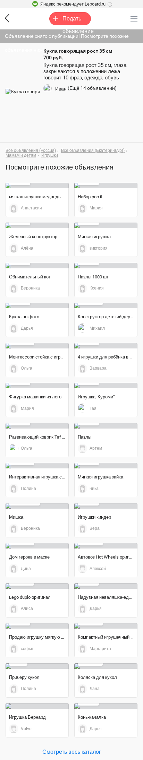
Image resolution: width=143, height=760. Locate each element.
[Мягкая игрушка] (105, 225)
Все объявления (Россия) (31, 150)
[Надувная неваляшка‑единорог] (105, 586)
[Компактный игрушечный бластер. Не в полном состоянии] (105, 626)
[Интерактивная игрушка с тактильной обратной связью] (37, 465)
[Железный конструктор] (37, 225)
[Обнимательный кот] (37, 265)
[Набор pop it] (105, 185)
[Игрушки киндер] (105, 506)
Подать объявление (76, 20)
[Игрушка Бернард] (37, 706)
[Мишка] (37, 506)
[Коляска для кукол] (105, 666)
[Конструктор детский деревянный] (105, 305)
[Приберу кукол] (37, 666)
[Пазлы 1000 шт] (105, 265)
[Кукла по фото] (37, 305)
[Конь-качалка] (105, 706)
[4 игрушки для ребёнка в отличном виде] (105, 345)
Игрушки (49, 155)
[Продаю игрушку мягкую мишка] (37, 626)
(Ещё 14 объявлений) (92, 88)
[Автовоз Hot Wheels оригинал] (105, 546)
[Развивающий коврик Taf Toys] (37, 426)
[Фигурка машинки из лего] (37, 385)
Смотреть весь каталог (71, 751)
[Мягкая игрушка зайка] (105, 465)
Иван (61, 89)
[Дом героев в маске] (37, 546)
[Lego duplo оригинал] (37, 586)
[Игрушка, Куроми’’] (105, 385)
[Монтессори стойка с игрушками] (37, 345)
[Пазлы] (105, 426)
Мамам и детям (21, 155)
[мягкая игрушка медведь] (37, 185)
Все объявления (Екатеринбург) (93, 150)
